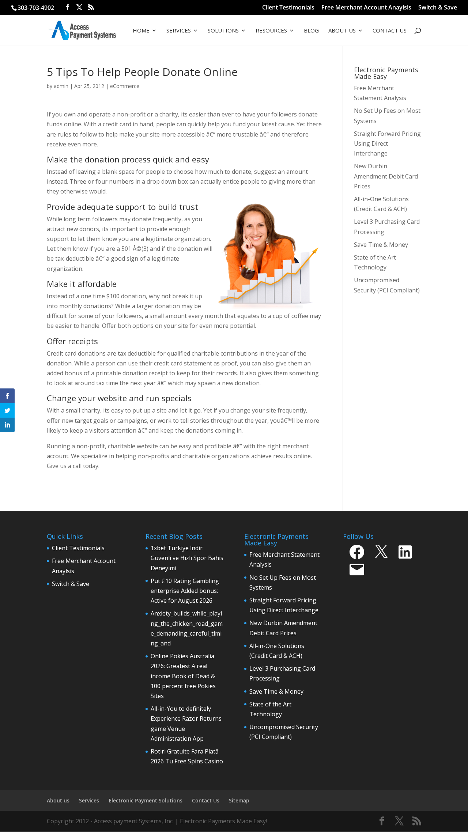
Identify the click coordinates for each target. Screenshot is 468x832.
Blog (311, 31)
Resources (271, 31)
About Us (342, 31)
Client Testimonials (288, 7)
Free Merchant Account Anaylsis (366, 7)
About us (58, 800)
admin (61, 86)
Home (141, 31)
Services (178, 31)
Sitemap (239, 800)
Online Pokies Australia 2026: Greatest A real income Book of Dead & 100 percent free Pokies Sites (183, 676)
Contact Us (390, 31)
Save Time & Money (276, 691)
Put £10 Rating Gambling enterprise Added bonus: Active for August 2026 (185, 591)
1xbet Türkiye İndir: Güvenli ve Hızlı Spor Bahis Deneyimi (187, 558)
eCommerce (124, 86)
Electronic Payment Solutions (145, 800)
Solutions (223, 31)
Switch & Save (437, 7)
